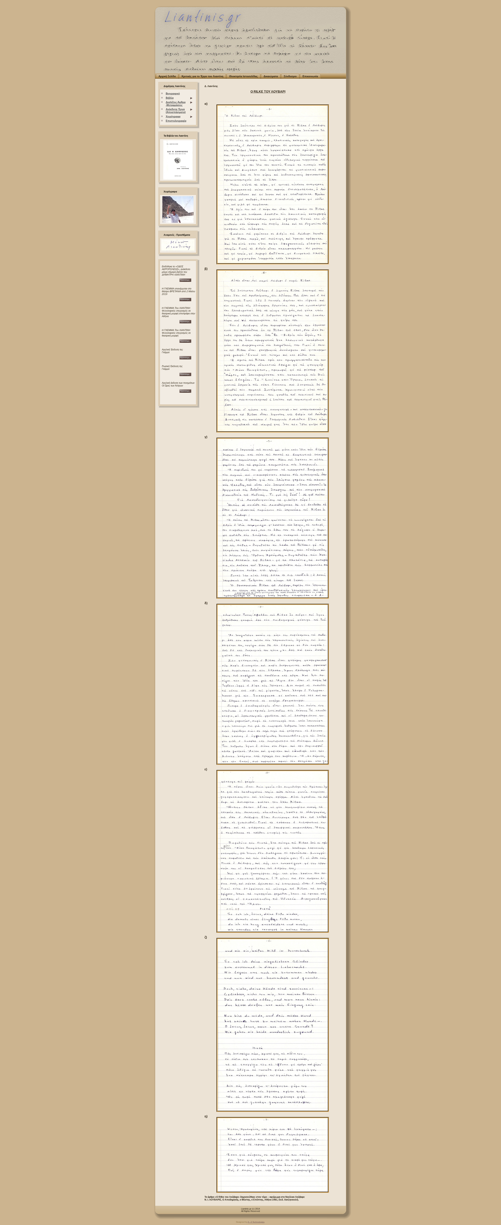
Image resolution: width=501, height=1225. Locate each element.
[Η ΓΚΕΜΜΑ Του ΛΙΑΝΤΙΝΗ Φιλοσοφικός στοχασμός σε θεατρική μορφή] (185, 322)
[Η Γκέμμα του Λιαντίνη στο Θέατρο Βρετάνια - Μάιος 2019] (176, 300)
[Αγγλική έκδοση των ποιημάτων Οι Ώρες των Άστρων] (185, 391)
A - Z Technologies (256, 1222)
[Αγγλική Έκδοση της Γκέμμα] (185, 358)
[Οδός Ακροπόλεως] (176, 280)
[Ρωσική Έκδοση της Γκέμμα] (185, 375)
